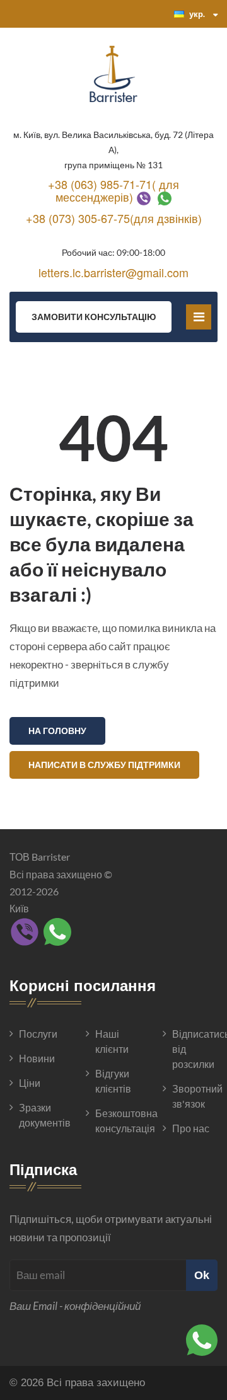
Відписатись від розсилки (195, 1049)
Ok (201, 1275)
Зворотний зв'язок (195, 1096)
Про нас (190, 1128)
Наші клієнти (112, 1041)
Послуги (38, 1034)
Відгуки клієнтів (113, 1080)
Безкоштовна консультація (118, 1120)
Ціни (29, 1083)
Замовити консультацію (94, 316)
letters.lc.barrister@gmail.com (113, 272)
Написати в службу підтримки (104, 764)
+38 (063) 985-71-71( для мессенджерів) (113, 190)
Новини (37, 1058)
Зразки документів (41, 1114)
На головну (57, 730)
